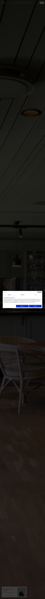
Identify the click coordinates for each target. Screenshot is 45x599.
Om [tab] (35, 294)
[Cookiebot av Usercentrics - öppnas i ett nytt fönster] (38, 292)
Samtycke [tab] (9, 294)
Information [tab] (22, 294)
